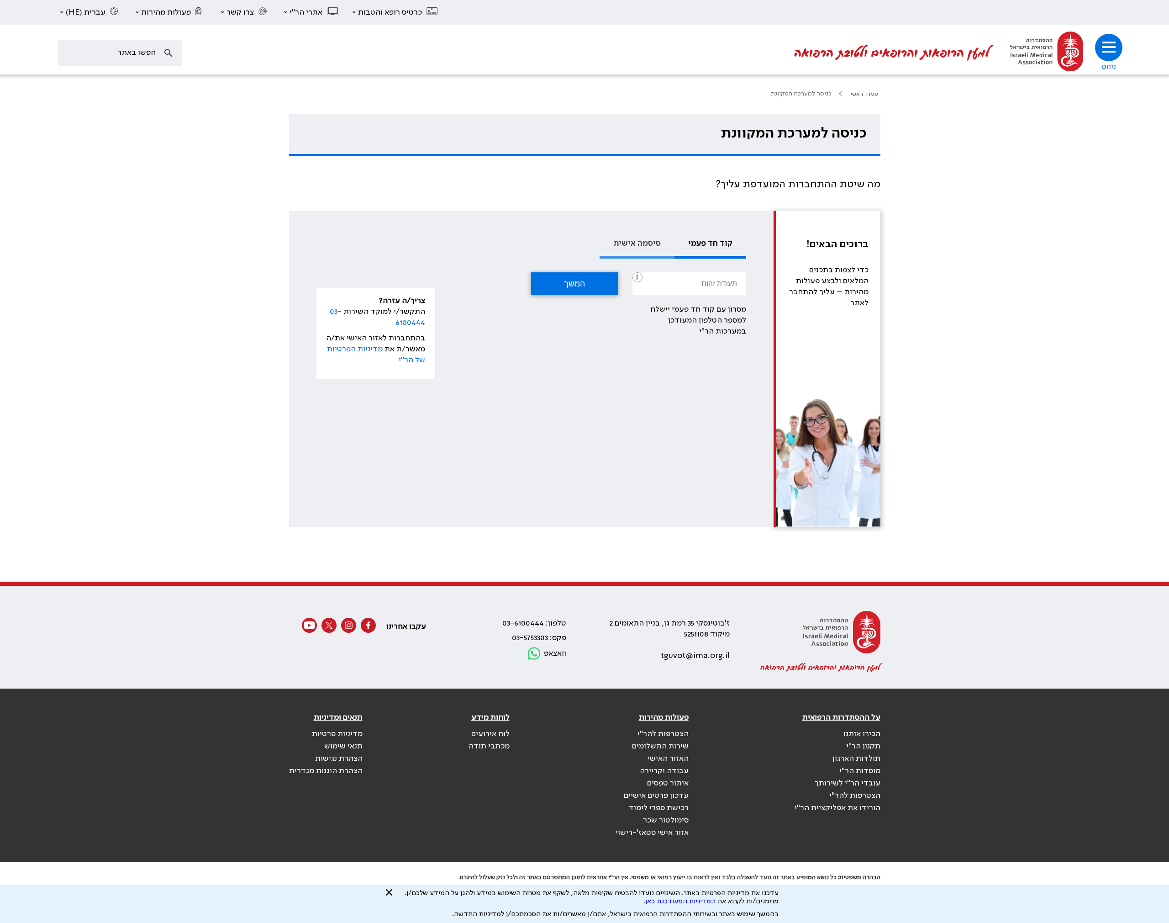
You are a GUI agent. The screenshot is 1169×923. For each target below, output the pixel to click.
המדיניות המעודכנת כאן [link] (680, 901)
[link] (1046, 53)
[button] (395, 12)
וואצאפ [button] (555, 653)
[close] (389, 896)
